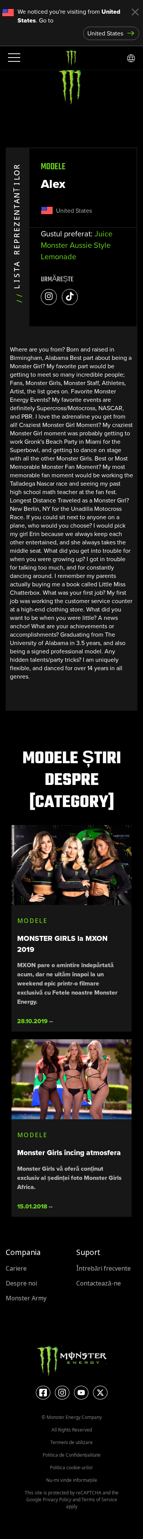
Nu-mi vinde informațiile (71, 1480)
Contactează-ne (98, 1283)
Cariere (16, 1268)
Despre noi (21, 1283)
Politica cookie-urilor (71, 1467)
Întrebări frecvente (103, 1268)
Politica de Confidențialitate (72, 1455)
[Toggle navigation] (13, 58)
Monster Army (26, 1298)
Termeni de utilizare (71, 1442)
